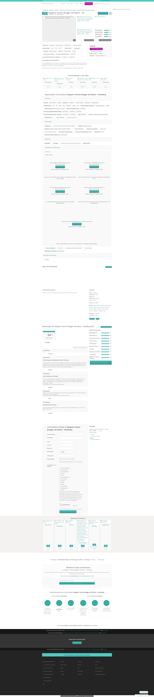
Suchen (110, 4)
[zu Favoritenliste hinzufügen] (44, 18)
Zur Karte (92, 434)
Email (48, 441)
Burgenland (98, 630)
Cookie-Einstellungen (60, 166)
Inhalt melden (101, 559)
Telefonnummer (50, 455)
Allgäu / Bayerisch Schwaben (99, 305)
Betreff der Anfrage (51, 434)
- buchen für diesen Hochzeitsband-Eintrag (106, 609)
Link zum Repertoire (79, 128)
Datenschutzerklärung (65, 509)
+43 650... (95, 53)
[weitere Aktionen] (110, 13)
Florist (62, 475)
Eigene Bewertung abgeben (106, 326)
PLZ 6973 (96, 294)
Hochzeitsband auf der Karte (96, 51)
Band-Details (48, 121)
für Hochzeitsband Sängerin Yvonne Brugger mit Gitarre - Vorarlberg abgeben (47, 611)
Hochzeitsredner (64, 486)
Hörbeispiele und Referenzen (52, 147)
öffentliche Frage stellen (77, 583)
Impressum (97, 661)
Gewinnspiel (80, 671)
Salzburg (69, 630)
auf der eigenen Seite (95, 609)
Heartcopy (71, 82)
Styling (62, 482)
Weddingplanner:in (64, 488)
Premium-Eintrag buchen (48, 674)
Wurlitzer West (106, 82)
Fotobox (62, 489)
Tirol (95, 630)
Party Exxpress (60, 83)
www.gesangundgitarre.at (100, 55)
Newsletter (80, 674)
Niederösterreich (81, 630)
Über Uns (81, 3)
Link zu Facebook (60, 117)
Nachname (49, 448)
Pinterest (79, 664)
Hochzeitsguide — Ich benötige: (51, 466)
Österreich (94, 300)
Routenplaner (92, 318)
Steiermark (91, 630)
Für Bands (76, 3)
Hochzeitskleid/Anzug (65, 477)
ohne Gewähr (92, 559)
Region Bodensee (101, 307)
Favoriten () (142, 695)
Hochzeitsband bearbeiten (100, 674)
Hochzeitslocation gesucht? (49, 0)
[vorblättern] (73, 29)
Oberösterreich (74, 630)
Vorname (49, 445)
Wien (66, 630)
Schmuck (63, 484)
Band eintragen (70, 3)
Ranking (61, 668)
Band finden (63, 3)
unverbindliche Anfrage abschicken (68, 511)
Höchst (93, 296)
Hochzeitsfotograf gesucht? (63, 0)
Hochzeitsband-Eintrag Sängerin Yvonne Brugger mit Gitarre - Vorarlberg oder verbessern (83, 612)
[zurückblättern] (45, 29)
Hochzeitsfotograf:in (65, 471)
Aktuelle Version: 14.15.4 (88, 696)
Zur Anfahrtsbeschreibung (95, 436)
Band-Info (47, 98)
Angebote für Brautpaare (49, 255)
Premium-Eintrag (109, 77)
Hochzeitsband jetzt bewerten (101, 362)
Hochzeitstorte (64, 478)
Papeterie (63, 480)
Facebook (80, 661)
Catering (62, 473)
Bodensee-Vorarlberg (93, 307)
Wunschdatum (50, 451)
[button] (59, 29)
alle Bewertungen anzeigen (105, 40)
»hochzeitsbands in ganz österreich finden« (77, 655)
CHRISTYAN (94, 526)
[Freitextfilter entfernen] (108, 3)
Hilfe (109, 0)
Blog (78, 668)
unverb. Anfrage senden (103, 13)
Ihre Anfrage (49, 437)
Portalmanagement (98, 671)
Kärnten (86, 630)
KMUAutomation (105, 524)
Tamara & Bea (83, 82)
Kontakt (97, 318)
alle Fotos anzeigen (89, 40)
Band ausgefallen (88, 3)
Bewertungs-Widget (47, 680)
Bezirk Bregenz (108, 305)
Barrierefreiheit (144, 692)
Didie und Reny (48, 82)
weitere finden (59, 609)
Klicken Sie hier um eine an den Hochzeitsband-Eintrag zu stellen (77, 576)
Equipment (47, 139)
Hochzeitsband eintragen (47, 671)
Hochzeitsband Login (104, 0)
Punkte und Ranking (47, 677)
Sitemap (61, 671)
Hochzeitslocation (64, 469)
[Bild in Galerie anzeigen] (85, 22)
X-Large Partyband (83, 542)
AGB (96, 664)
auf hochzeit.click (77, 642)
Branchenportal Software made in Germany (68, 696)
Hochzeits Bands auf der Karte (48, 661)
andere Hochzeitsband (65, 468)
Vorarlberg (97, 298)
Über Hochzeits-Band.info (48, 668)
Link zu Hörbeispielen (50, 248)
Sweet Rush (94, 82)
